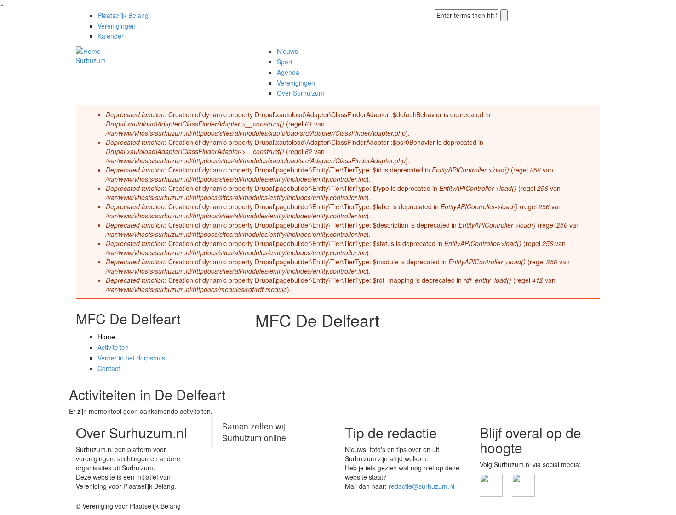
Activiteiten (113, 347)
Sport (284, 61)
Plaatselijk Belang (123, 15)
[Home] (88, 49)
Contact (108, 368)
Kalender (110, 35)
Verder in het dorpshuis (131, 357)
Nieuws (287, 51)
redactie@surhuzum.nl (421, 486)
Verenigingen (116, 25)
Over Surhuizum (300, 92)
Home (106, 336)
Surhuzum (91, 60)
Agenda (288, 72)
